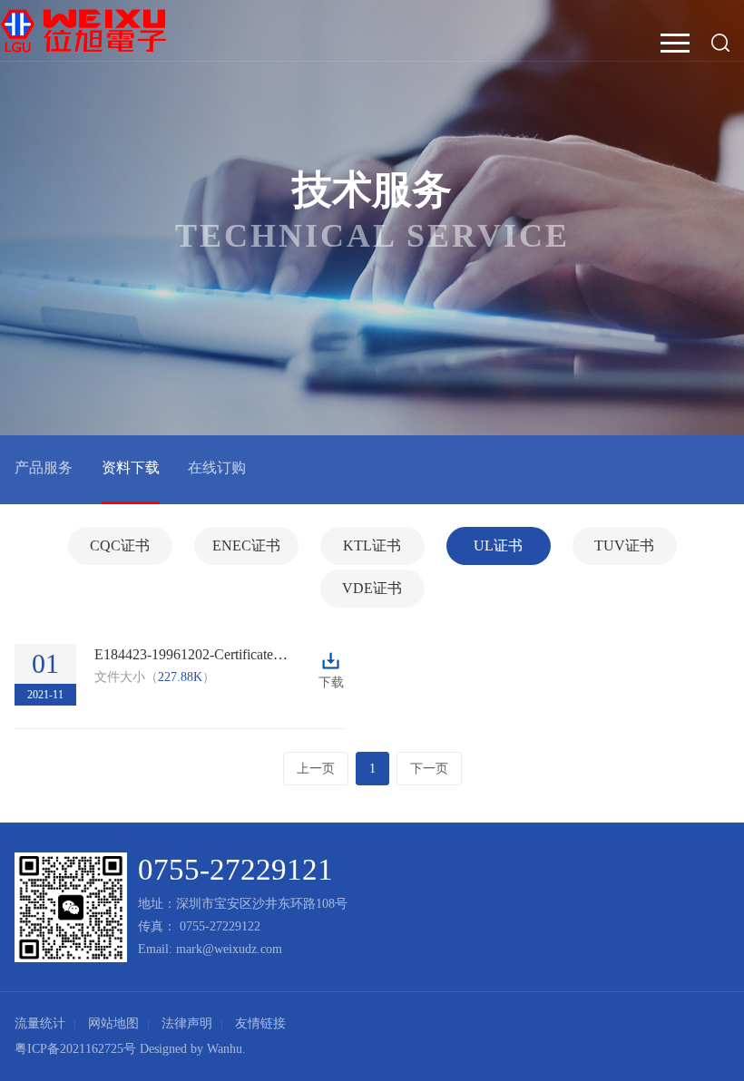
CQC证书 (120, 545)
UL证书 (498, 545)
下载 (331, 663)
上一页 (316, 768)
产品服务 (44, 467)
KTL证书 (372, 545)
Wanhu (224, 1049)
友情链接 (260, 1023)
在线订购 (217, 467)
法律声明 (187, 1023)
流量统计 (40, 1023)
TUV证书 (624, 545)
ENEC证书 (246, 545)
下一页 (429, 768)
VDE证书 (372, 588)
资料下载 (131, 467)
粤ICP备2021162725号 (75, 1049)
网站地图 (113, 1023)
